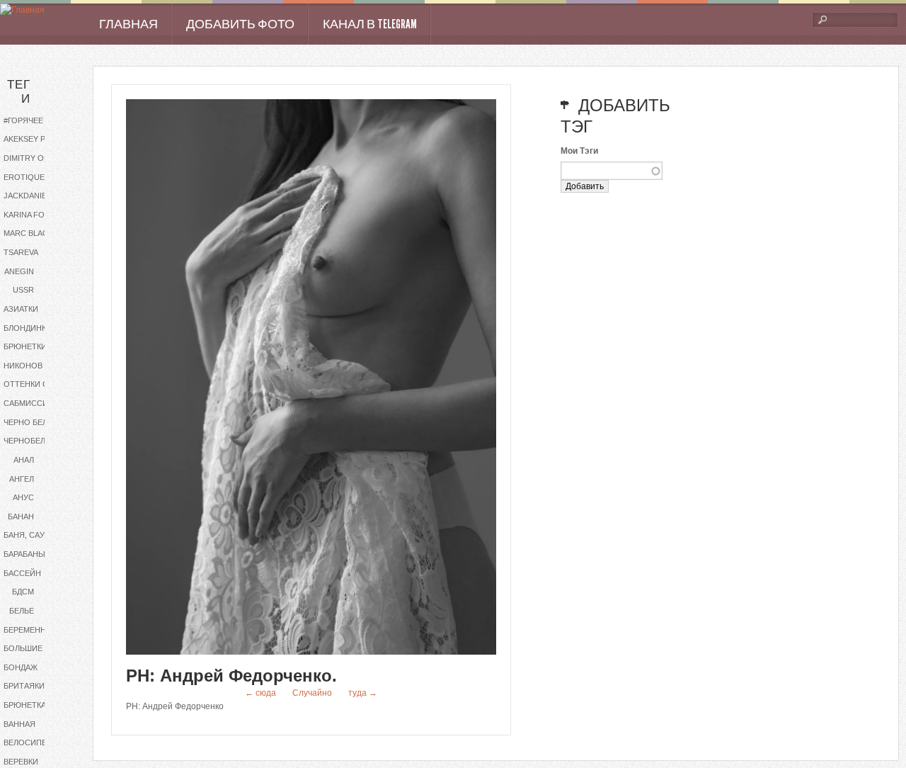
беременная (30, 630)
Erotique (24, 177)
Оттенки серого (37, 384)
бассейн (22, 573)
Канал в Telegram (370, 24)
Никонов (23, 365)
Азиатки (21, 309)
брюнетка (25, 705)
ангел (21, 479)
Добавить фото (240, 24)
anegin (19, 271)
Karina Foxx (29, 214)
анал (23, 460)
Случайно (312, 693)
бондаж (21, 667)
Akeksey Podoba (37, 139)
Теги (18, 92)
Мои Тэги (579, 151)
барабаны (24, 554)
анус (23, 497)
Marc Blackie (32, 233)
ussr (23, 290)
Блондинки (28, 328)
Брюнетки (25, 346)
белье (21, 610)
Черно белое (31, 422)
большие (23, 648)
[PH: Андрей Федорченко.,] (311, 652)
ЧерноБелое (30, 440)
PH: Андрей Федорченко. (231, 675)
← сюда (260, 693)
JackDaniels (30, 195)
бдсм (23, 591)
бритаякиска (31, 686)
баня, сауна (29, 535)
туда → (362, 693)
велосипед (28, 742)
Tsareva (21, 252)
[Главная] (22, 10)
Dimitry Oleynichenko (37, 158)
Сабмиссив (28, 403)
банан (21, 516)
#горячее (23, 120)
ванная (19, 724)
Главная (128, 24)
